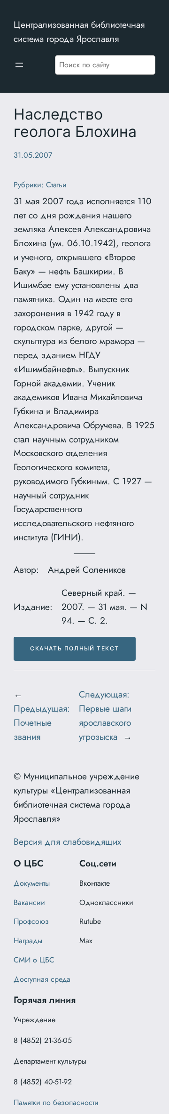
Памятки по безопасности (56, 1102)
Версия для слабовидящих (67, 841)
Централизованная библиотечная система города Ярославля (79, 31)
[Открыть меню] (19, 65)
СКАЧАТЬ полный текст (74, 648)
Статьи (56, 184)
